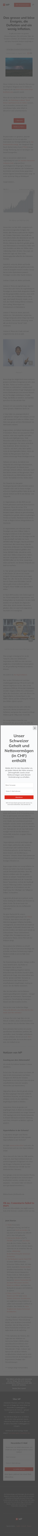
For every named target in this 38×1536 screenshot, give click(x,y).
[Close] (35, 728)
